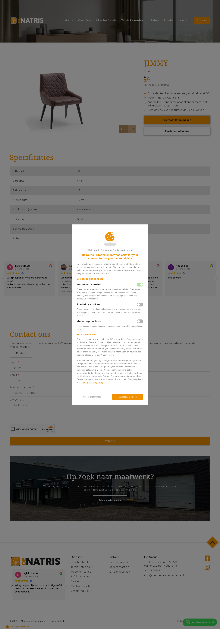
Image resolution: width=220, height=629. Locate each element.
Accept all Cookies (128, 396)
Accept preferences (92, 396)
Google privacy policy (93, 382)
